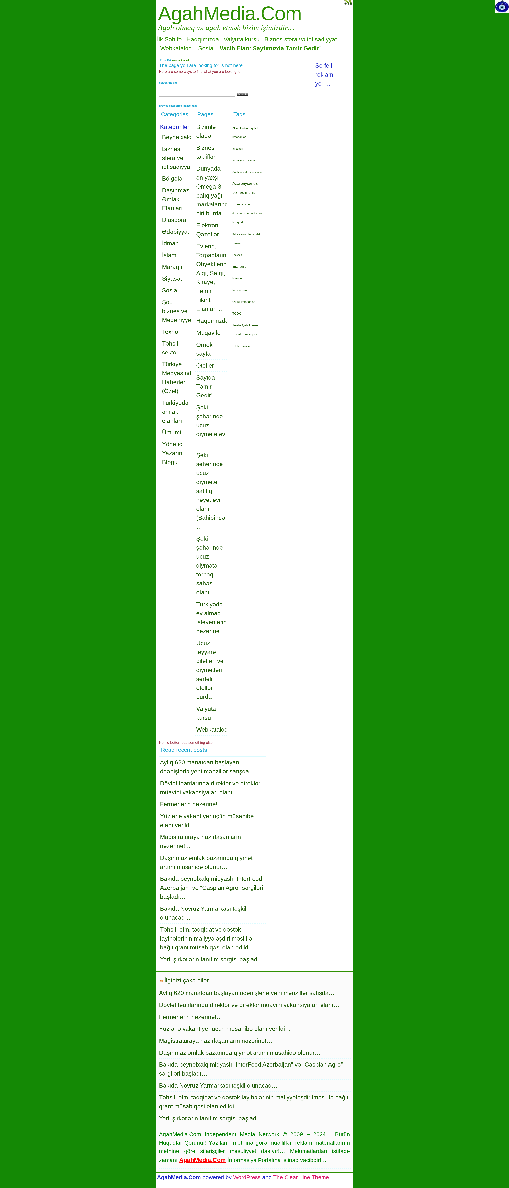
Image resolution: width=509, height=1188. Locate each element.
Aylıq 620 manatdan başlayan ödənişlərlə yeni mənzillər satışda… (247, 993)
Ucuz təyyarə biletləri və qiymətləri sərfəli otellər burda (209, 670)
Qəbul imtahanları (243, 301)
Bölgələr (173, 178)
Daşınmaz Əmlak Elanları (175, 199)
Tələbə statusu (241, 346)
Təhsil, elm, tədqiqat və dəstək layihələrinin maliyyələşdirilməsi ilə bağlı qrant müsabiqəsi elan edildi (206, 938)
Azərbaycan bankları (243, 160)
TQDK (236, 313)
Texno (170, 331)
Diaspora (174, 220)
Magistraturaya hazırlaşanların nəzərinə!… (215, 1040)
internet (237, 278)
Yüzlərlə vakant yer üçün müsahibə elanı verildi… (225, 1028)
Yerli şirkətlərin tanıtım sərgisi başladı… (212, 959)
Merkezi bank (239, 290)
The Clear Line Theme (301, 1177)
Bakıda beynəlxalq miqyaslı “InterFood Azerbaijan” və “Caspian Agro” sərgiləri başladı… (211, 887)
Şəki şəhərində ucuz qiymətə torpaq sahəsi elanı (209, 565)
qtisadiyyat (322, 39)
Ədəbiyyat (175, 231)
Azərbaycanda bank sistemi (247, 172)
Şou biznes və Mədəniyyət (177, 311)
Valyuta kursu (242, 39)
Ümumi (171, 432)
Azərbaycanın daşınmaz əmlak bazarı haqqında (247, 213)
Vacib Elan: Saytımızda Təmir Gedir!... (273, 48)
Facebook (237, 255)
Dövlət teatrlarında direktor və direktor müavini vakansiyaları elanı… (249, 1005)
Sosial (206, 48)
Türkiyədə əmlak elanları (175, 411)
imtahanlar (239, 266)
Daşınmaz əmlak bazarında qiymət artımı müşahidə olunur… (240, 1052)
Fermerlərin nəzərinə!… (191, 804)
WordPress (247, 1177)
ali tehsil (237, 148)
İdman (170, 243)
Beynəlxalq (177, 137)
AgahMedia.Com (229, 13)
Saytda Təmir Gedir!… (207, 386)
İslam (169, 255)
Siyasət (172, 278)
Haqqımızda (203, 39)
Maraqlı (172, 267)
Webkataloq (176, 48)
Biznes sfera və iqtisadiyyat (177, 158)
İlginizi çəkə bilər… (189, 980)
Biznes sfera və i (286, 39)
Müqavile (208, 332)
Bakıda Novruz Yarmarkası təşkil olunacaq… (218, 1085)
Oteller (205, 365)
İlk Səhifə (169, 39)
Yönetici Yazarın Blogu (173, 453)
